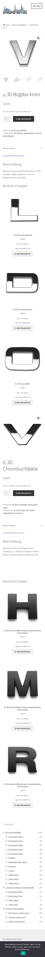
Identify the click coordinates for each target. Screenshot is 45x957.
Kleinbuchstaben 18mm (17, 862)
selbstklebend (8, 136)
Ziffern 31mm (13, 883)
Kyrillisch (12, 866)
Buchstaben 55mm (15, 892)
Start (8, 25)
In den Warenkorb (23, 119)
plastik (38, 133)
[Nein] (42, 949)
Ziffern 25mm (13, 875)
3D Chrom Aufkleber (18, 25)
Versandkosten (24, 111)
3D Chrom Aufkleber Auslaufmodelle (20, 887)
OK (23, 953)
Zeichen (11, 871)
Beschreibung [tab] (9, 148)
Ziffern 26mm (13, 879)
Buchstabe (21, 510)
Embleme (12, 858)
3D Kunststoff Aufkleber (15, 909)
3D (15, 133)
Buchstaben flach (15, 896)
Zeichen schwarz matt (17, 917)
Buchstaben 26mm (15, 841)
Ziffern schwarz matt (16, 921)
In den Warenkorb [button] (22, 253)
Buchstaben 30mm (15, 845)
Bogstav (20, 133)
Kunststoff (30, 510)
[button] (38, 38)
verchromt (19, 513)
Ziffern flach (13, 904)
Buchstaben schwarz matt (18, 913)
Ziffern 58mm (13, 900)
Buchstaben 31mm (15, 849)
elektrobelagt (29, 133)
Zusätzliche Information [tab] (13, 155)
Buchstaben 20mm (15, 837)
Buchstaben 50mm (15, 854)
